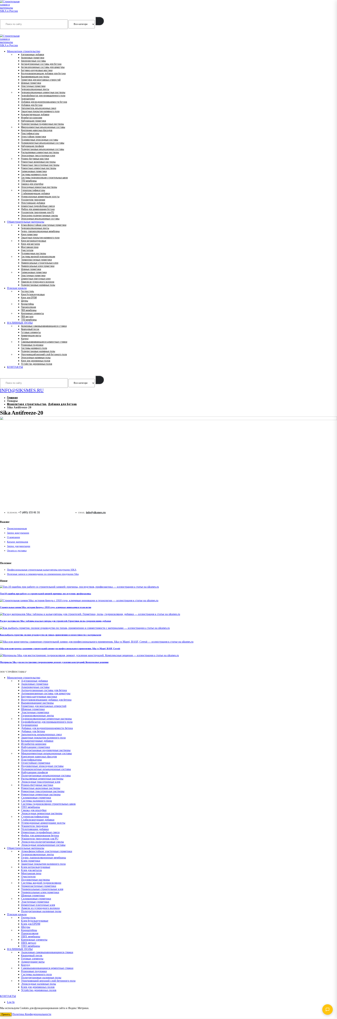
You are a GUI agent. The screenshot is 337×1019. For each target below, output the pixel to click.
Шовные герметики (31, 83)
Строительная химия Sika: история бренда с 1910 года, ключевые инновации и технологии (45, 607)
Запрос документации (18, 546)
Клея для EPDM (29, 297)
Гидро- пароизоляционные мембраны (40, 231)
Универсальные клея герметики (37, 266)
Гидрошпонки (28, 98)
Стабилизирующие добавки (35, 193)
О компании (13, 537)
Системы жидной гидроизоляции (38, 256)
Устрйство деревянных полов (36, 364)
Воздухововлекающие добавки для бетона (43, 73)
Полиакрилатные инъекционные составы (42, 143)
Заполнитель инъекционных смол (38, 108)
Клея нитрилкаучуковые (33, 240)
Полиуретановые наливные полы (38, 285)
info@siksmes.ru (96, 512)
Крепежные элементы (32, 313)
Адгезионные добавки (32, 54)
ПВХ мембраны (29, 310)
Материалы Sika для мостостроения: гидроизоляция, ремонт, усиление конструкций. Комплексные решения (54, 662)
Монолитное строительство (23, 51)
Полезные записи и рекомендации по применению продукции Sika (43, 574)
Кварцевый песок (30, 329)
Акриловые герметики (32, 57)
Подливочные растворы (33, 253)
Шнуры (24, 300)
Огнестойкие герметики (33, 136)
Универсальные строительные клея (39, 263)
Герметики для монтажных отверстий (41, 79)
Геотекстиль (27, 291)
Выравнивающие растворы (35, 76)
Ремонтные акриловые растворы (38, 161)
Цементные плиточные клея (36, 278)
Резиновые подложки (32, 345)
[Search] (99, 21)
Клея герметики (29, 234)
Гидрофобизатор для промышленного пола (43, 95)
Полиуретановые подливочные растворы (42, 124)
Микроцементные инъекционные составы (43, 127)
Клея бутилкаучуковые (33, 294)
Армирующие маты (31, 335)
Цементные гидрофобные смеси (38, 206)
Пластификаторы (30, 133)
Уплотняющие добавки (33, 203)
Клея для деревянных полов (35, 360)
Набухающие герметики (33, 120)
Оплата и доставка (17, 550)
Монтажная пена (29, 247)
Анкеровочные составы (33, 60)
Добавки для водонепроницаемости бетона (44, 101)
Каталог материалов (17, 542)
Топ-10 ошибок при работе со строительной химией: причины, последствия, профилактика (45, 593)
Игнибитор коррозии (31, 117)
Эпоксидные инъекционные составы (40, 218)
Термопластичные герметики (36, 259)
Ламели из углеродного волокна (37, 281)
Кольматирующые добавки (35, 114)
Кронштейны (27, 304)
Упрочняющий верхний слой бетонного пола (44, 354)
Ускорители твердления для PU (37, 212)
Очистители (27, 250)
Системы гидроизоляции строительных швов (44, 177)
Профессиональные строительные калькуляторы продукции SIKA (41, 569)
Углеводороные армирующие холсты (40, 196)
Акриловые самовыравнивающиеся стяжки (44, 326)
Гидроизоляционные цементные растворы (43, 92)
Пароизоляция (28, 307)
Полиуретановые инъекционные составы (42, 149)
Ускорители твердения (33, 199)
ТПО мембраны (29, 180)
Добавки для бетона (31, 105)
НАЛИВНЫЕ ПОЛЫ (20, 322)
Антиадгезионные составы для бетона (41, 64)
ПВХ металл (27, 316)
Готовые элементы (31, 332)
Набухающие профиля (32, 146)
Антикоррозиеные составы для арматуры (43, 67)
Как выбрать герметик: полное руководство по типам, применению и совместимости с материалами (50, 634)
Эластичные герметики (33, 86)
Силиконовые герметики (34, 171)
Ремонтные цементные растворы (38, 168)
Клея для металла (30, 244)
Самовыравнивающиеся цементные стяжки (44, 341)
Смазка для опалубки (32, 184)
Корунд (24, 338)
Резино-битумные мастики (35, 158)
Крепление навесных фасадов (36, 130)
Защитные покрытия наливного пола (40, 111)
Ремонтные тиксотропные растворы (40, 165)
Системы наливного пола (34, 174)
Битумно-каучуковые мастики (36, 70)
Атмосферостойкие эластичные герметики (43, 225)
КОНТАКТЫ (15, 367)
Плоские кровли (17, 288)
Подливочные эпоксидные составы (39, 139)
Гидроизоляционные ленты (35, 89)
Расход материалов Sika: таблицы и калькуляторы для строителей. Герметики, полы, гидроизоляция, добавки (55, 621)
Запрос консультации (18, 533)
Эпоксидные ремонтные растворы (39, 187)
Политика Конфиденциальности (31, 1014)
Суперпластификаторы (33, 190)
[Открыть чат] (327, 1009)
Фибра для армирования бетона (38, 209)
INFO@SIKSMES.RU (13, 32)
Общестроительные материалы (25, 221)
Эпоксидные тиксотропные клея (38, 155)
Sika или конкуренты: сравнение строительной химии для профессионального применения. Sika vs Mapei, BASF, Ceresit (60, 648)
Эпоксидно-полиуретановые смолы (39, 215)
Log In (11, 1002)
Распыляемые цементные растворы (40, 152)
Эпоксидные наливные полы (36, 357)
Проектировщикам (17, 528)
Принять (5, 1014)
